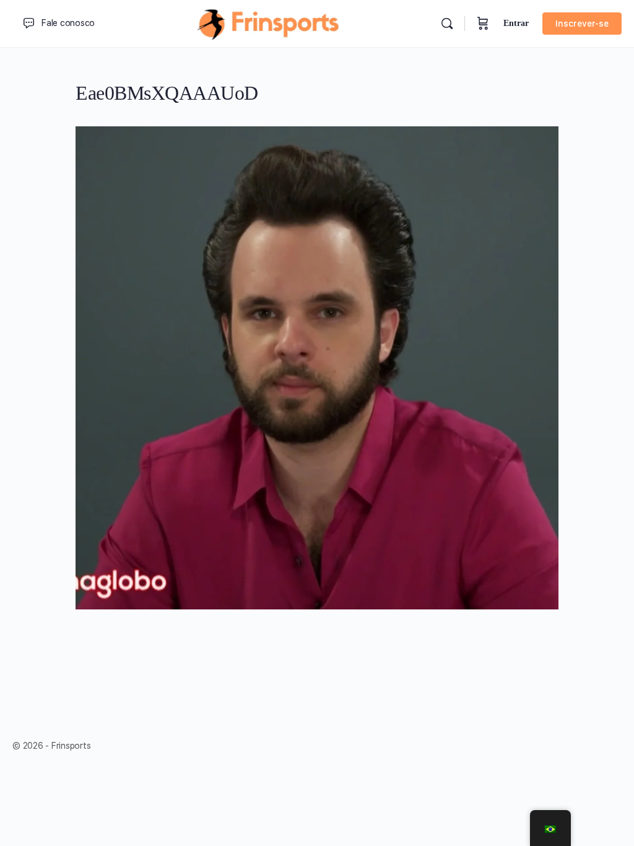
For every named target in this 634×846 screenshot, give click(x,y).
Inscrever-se (582, 23)
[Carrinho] (483, 23)
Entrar (516, 23)
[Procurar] (447, 23)
